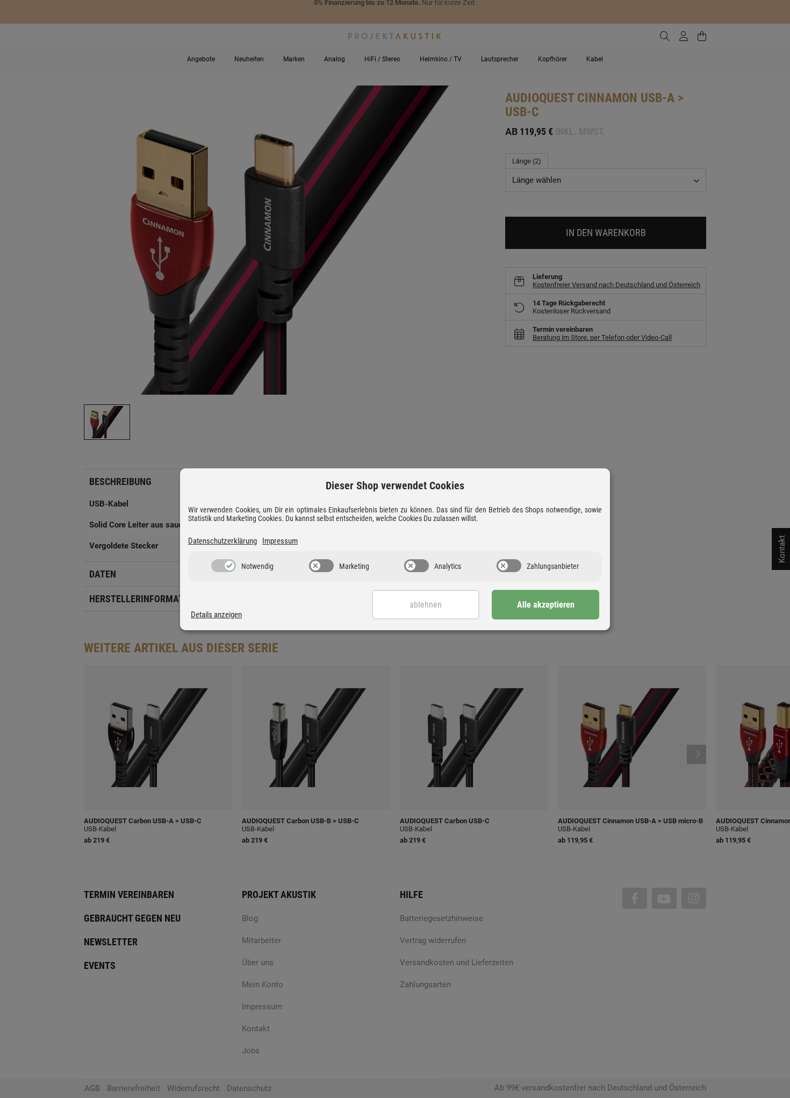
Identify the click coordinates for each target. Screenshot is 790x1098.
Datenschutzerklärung (222, 541)
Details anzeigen (216, 614)
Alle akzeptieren (545, 605)
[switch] (223, 565)
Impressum (280, 541)
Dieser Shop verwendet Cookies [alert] (395, 485)
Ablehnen (426, 605)
